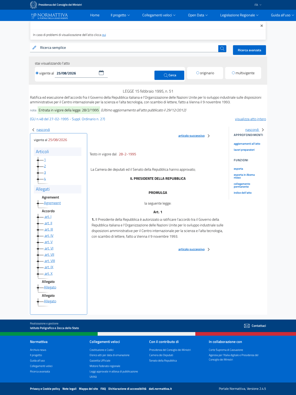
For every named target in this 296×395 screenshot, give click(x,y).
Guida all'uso (37, 360)
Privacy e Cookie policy (45, 388)
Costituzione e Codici (102, 350)
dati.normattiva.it (160, 388)
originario (207, 73)
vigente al (47, 73)
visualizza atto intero (250, 119)
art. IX (48, 267)
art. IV (48, 235)
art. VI (48, 248)
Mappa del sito (89, 388)
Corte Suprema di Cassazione (226, 350)
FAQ (103, 388)
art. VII (49, 254)
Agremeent (52, 203)
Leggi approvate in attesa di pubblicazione (114, 371)
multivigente (245, 73)
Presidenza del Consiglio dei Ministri (170, 350)
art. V (48, 242)
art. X (48, 273)
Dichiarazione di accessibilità (127, 388)
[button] (101, 73)
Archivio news (38, 350)
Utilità (93, 376)
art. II (48, 223)
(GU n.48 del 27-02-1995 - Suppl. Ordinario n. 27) (67, 119)
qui (104, 34)
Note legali (69, 388)
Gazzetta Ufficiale (100, 360)
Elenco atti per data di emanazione (109, 355)
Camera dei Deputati (161, 355)
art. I (47, 216)
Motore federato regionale (105, 366)
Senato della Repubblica (163, 360)
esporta (238, 168)
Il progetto (36, 355)
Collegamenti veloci (41, 366)
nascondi (43, 129)
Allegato (50, 287)
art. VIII (49, 260)
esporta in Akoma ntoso (244, 176)
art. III (48, 229)
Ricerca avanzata (249, 50)
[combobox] (128, 47)
